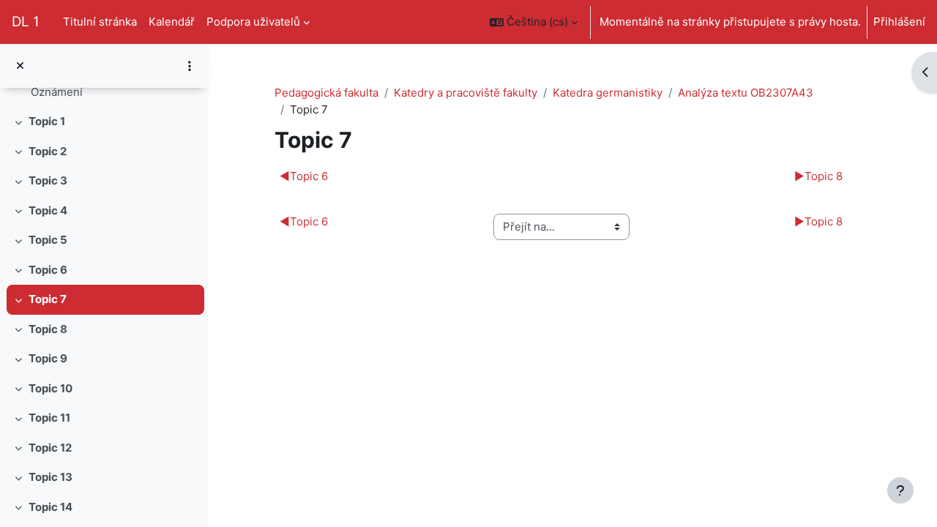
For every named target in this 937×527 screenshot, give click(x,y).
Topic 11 (49, 418)
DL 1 (26, 21)
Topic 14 (50, 507)
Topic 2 (48, 151)
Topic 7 (48, 299)
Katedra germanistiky (607, 93)
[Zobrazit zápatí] (900, 490)
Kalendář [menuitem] (172, 22)
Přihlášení (899, 22)
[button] (533, 22)
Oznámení (57, 92)
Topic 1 (47, 121)
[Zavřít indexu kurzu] (20, 66)
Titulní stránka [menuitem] (100, 22)
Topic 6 (48, 270)
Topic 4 (48, 210)
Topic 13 (50, 477)
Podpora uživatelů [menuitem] (253, 22)
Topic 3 (48, 180)
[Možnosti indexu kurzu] (189, 66)
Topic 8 (48, 329)
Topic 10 (50, 388)
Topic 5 (48, 240)
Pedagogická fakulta (326, 93)
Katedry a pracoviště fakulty (465, 93)
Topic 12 (50, 448)
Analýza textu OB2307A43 (745, 93)
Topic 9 (48, 358)
